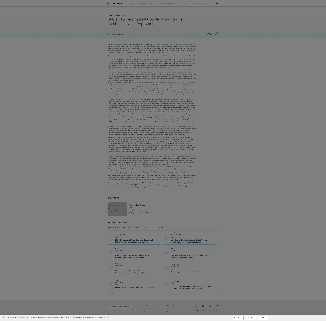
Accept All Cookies (262, 318)
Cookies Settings (238, 318)
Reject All (250, 318)
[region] (163, 318)
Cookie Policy (106, 317)
